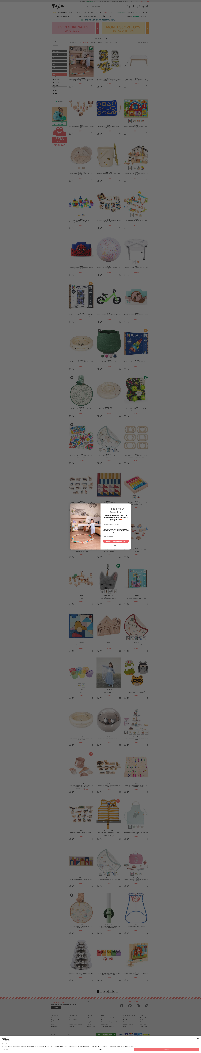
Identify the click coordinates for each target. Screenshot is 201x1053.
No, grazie (116, 545)
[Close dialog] (129, 505)
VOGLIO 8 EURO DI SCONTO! (115, 541)
